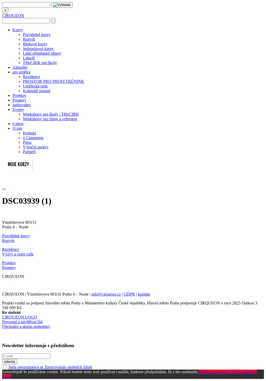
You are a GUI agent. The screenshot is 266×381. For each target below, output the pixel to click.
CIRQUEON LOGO (19, 317)
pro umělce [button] (21, 72)
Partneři (29, 151)
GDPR (129, 294)
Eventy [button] (18, 109)
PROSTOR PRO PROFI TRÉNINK (53, 81)
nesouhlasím (217, 372)
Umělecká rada (35, 86)
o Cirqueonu (33, 137)
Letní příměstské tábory (42, 53)
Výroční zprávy (36, 147)
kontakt (144, 294)
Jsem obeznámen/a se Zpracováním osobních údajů (50, 367)
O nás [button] (17, 128)
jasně (203, 372)
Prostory (19, 100)
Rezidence (31, 76)
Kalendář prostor (36, 91)
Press (27, 142)
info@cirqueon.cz (106, 294)
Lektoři (29, 58)
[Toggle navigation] (4, 189)
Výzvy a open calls (18, 254)
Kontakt (29, 133)
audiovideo (21, 105)
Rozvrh (29, 39)
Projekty (19, 95)
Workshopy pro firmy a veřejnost (50, 119)
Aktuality (20, 67)
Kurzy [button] (17, 30)
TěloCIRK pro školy (40, 62)
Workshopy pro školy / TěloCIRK (51, 114)
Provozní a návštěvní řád (22, 322)
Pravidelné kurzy (37, 34)
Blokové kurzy (35, 44)
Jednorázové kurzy (38, 48)
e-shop (17, 123)
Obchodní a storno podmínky (26, 326)
